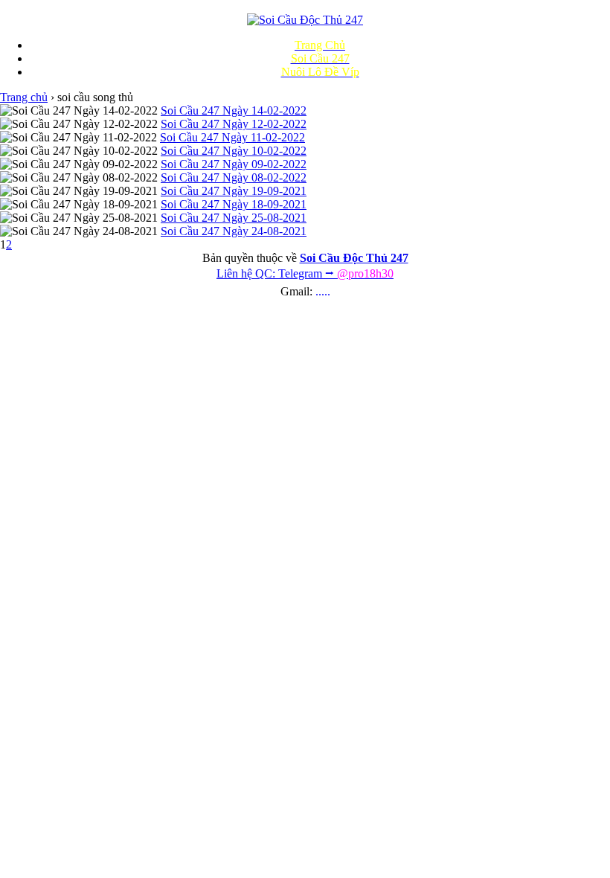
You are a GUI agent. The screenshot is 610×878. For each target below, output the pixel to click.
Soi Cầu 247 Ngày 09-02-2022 (233, 164)
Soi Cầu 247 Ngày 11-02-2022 (232, 137)
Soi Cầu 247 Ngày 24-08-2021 (233, 231)
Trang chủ (24, 97)
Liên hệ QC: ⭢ (305, 273)
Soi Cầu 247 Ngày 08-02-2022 (233, 177)
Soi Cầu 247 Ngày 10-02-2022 (233, 150)
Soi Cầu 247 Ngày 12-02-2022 (233, 124)
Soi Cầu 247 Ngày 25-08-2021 (233, 217)
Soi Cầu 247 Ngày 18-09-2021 (233, 204)
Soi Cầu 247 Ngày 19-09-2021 (233, 191)
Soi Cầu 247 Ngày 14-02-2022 (233, 110)
